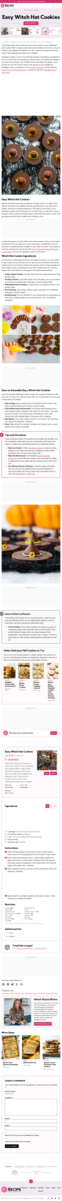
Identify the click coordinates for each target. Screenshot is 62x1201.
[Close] (44, 576)
